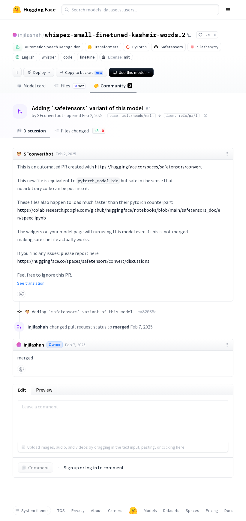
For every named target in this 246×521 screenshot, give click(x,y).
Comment (38, 468)
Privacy (78, 510)
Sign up (71, 468)
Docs (228, 510)
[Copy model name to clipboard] (189, 35)
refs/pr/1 (181, 115)
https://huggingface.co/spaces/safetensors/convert (148, 167)
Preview (44, 390)
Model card (34, 86)
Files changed (82, 131)
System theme (34, 510)
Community (115, 86)
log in (91, 468)
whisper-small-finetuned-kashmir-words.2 (115, 34)
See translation (30, 283)
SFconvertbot (50, 115)
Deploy (39, 72)
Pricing (212, 510)
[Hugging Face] (133, 510)
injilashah (30, 34)
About (96, 510)
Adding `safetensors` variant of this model (94, 311)
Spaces (192, 510)
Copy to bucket (83, 72)
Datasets (171, 510)
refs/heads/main (132, 115)
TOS (61, 510)
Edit (22, 390)
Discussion (34, 131)
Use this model (132, 72)
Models (150, 510)
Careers (115, 510)
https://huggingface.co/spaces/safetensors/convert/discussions (83, 261)
